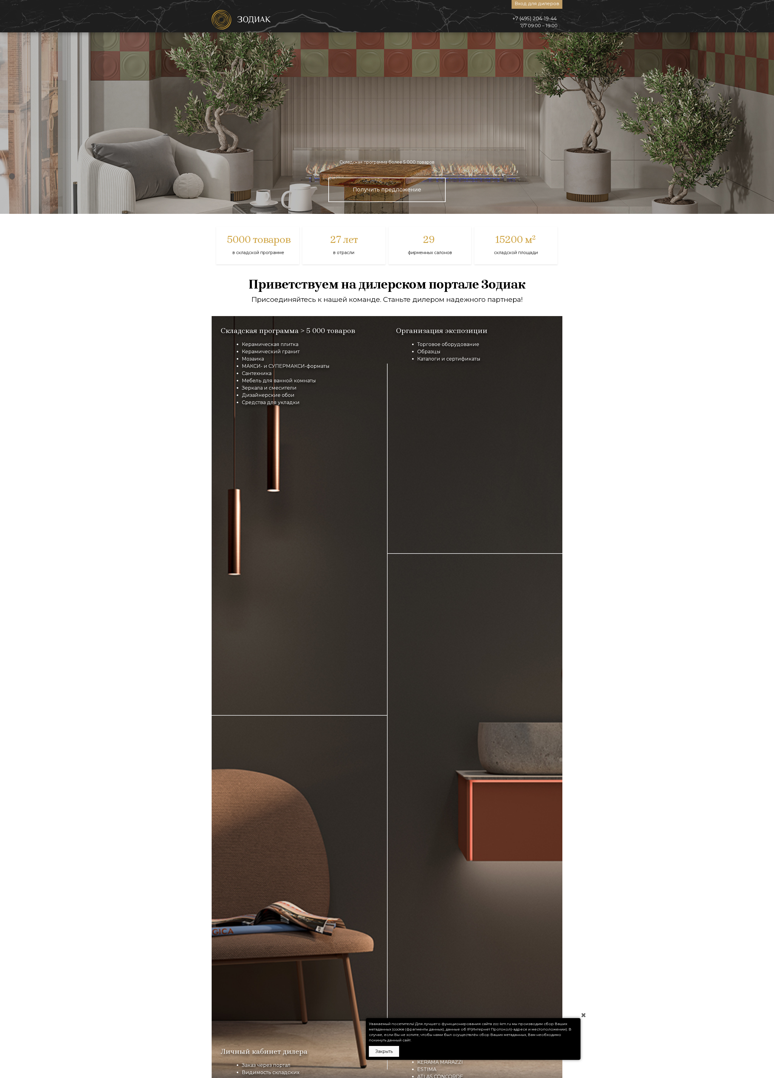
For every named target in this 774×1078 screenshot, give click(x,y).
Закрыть (384, 1051)
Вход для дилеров (537, 3)
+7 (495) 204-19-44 (534, 18)
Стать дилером (387, 204)
